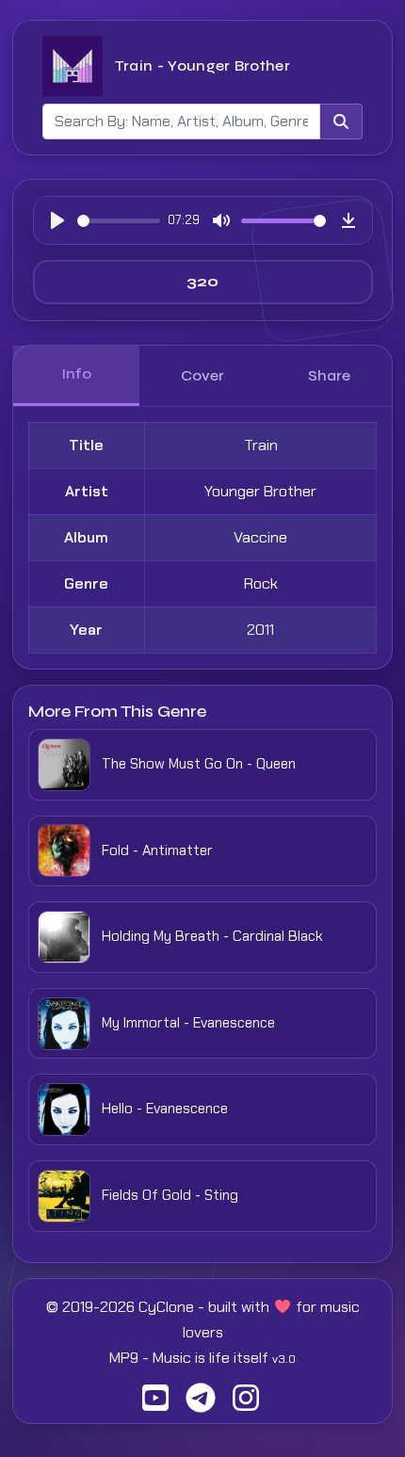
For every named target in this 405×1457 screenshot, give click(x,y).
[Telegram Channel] (200, 1404)
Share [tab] (329, 375)
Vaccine (260, 537)
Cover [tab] (202, 375)
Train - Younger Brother (202, 65)
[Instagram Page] (246, 1404)
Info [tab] (76, 373)
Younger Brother (260, 491)
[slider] (119, 221)
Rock (261, 583)
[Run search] (341, 121)
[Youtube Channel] (155, 1404)
